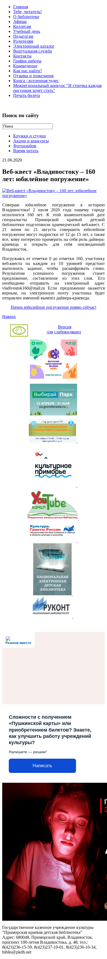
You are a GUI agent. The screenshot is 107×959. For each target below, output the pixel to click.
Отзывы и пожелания (33, 75)
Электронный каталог (34, 46)
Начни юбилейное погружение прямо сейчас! (53, 307)
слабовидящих (67, 332)
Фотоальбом (24, 145)
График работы (27, 61)
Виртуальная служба (32, 51)
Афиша (20, 21)
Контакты (22, 56)
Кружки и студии (29, 136)
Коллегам (22, 26)
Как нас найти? (27, 70)
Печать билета (26, 95)
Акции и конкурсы (31, 140)
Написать (42, 765)
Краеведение (25, 65)
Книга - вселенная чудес (36, 80)
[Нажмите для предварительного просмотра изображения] (53, 195)
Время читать (25, 150)
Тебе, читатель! (27, 11)
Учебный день (26, 31)
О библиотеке (26, 16)
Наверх (9, 316)
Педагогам (23, 36)
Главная (20, 6)
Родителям (23, 41)
